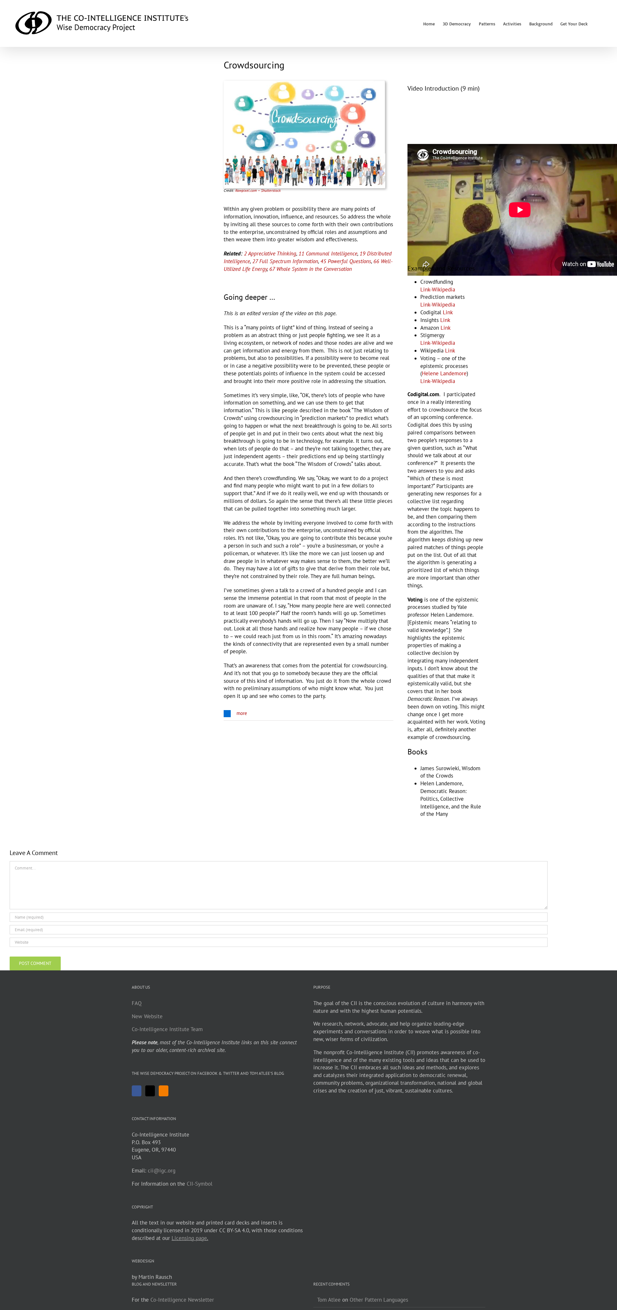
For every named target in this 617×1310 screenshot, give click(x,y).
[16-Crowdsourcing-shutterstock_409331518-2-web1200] (304, 83)
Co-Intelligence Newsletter (182, 1299)
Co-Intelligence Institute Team (167, 1029)
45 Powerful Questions (345, 261)
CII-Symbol (199, 1183)
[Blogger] (163, 1090)
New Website (147, 1016)
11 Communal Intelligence (328, 253)
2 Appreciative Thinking (270, 253)
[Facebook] (136, 1090)
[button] (597, 23)
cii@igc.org (161, 1170)
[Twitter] (150, 1090)
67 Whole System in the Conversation (310, 268)
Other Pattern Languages (379, 1299)
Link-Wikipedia (437, 289)
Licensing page (189, 1238)
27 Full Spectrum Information (285, 261)
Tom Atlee (329, 1299)
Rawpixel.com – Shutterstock (258, 190)
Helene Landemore (444, 373)
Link (448, 312)
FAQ (137, 1003)
